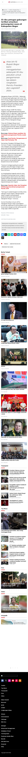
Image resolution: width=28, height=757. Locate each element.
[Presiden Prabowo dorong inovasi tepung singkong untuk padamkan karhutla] (4, 472)
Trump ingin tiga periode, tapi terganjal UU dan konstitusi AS (13, 319)
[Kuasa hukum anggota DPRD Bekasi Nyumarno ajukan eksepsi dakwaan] (14, 287)
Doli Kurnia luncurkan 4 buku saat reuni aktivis (13, 365)
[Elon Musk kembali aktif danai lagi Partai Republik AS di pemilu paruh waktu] (14, 427)
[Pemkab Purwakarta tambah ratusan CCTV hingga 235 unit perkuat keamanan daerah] (4, 539)
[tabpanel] (14, 580)
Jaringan (3, 725)
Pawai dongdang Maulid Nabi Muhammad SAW (14, 584)
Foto (2, 568)
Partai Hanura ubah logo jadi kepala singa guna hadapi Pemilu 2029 (13, 273)
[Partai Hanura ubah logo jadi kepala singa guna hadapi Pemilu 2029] (14, 264)
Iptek (2, 705)
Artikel (3, 707)
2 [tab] (12, 590)
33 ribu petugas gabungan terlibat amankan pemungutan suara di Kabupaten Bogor (13, 13)
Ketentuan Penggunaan (8, 728)
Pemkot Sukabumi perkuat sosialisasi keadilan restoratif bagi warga (17, 561)
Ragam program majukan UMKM (12, 662)
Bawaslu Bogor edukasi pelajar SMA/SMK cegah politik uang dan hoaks (13, 459)
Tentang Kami (5, 733)
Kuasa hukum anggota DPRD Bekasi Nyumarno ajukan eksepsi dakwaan (12, 296)
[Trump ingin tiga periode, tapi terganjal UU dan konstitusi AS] (14, 310)
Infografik (4, 615)
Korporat (3, 744)
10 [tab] (24, 614)
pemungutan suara (7, 246)
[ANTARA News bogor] (15, 1)
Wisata (3, 714)
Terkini (3, 685)
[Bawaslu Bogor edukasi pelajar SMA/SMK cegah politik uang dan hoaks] (14, 450)
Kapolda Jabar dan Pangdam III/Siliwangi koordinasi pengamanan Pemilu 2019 (14, 187)
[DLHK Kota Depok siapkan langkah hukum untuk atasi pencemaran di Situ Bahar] (4, 554)
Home (5, 9)
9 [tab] (22, 614)
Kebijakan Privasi (6, 731)
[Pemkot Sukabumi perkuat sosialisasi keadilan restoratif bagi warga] (4, 561)
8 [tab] (19, 614)
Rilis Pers (3, 722)
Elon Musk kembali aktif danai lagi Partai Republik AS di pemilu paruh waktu (13, 436)
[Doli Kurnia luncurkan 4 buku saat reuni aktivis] (14, 356)
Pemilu (6, 243)
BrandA (3, 739)
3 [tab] (14, 590)
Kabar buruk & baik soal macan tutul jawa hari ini (12, 608)
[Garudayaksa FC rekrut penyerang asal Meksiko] (4, 502)
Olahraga (3, 719)
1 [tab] (9, 590)
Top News (4, 508)
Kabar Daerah (5, 699)
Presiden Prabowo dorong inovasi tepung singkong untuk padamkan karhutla (16, 472)
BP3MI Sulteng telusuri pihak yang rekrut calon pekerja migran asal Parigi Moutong (17, 479)
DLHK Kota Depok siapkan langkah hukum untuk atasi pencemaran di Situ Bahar (17, 554)
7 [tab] (17, 614)
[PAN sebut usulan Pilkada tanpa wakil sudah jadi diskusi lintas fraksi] (14, 333)
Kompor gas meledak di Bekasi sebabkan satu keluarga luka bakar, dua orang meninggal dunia (13, 530)
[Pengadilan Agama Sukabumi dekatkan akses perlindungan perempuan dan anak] (4, 487)
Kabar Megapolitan (14, 9)
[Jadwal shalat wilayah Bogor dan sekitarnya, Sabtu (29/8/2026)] (4, 495)
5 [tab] (18, 590)
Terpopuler (4, 466)
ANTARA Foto (5, 741)
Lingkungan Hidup (6, 710)
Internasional (5, 716)
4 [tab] (16, 590)
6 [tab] (15, 614)
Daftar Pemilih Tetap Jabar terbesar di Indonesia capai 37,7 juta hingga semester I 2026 (14, 412)
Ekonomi (3, 702)
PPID (2, 746)
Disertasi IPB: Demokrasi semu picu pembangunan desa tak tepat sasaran (12, 388)
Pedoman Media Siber (7, 736)
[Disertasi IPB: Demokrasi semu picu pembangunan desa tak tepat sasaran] (14, 379)
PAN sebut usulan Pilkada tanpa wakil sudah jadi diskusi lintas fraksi (12, 342)
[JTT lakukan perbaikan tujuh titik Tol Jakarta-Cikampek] (4, 547)
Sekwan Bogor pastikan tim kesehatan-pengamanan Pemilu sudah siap (13, 135)
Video (3, 591)
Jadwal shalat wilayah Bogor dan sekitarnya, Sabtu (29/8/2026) (17, 495)
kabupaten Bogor (15, 243)
